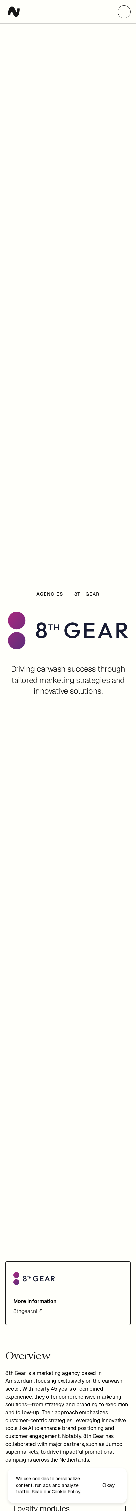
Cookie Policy (66, 1491)
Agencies (49, 594)
